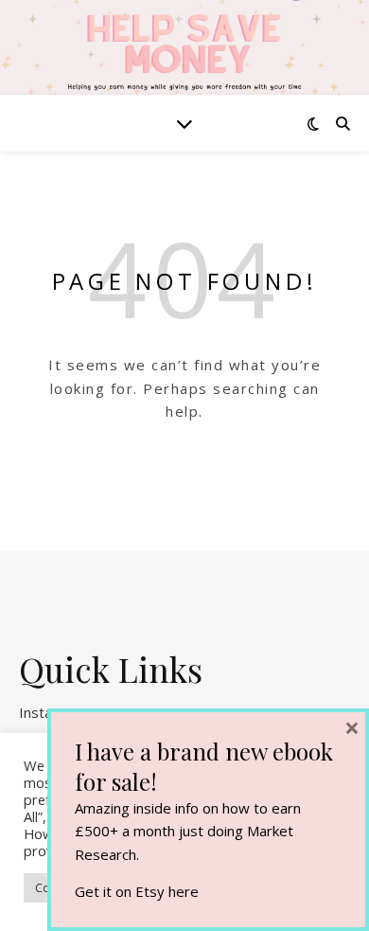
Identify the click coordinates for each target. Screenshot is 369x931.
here (183, 891)
